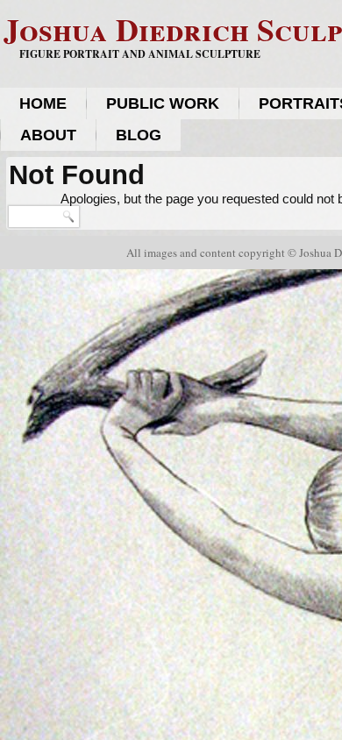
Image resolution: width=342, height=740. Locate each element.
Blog (138, 135)
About (48, 135)
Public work (162, 103)
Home (43, 103)
